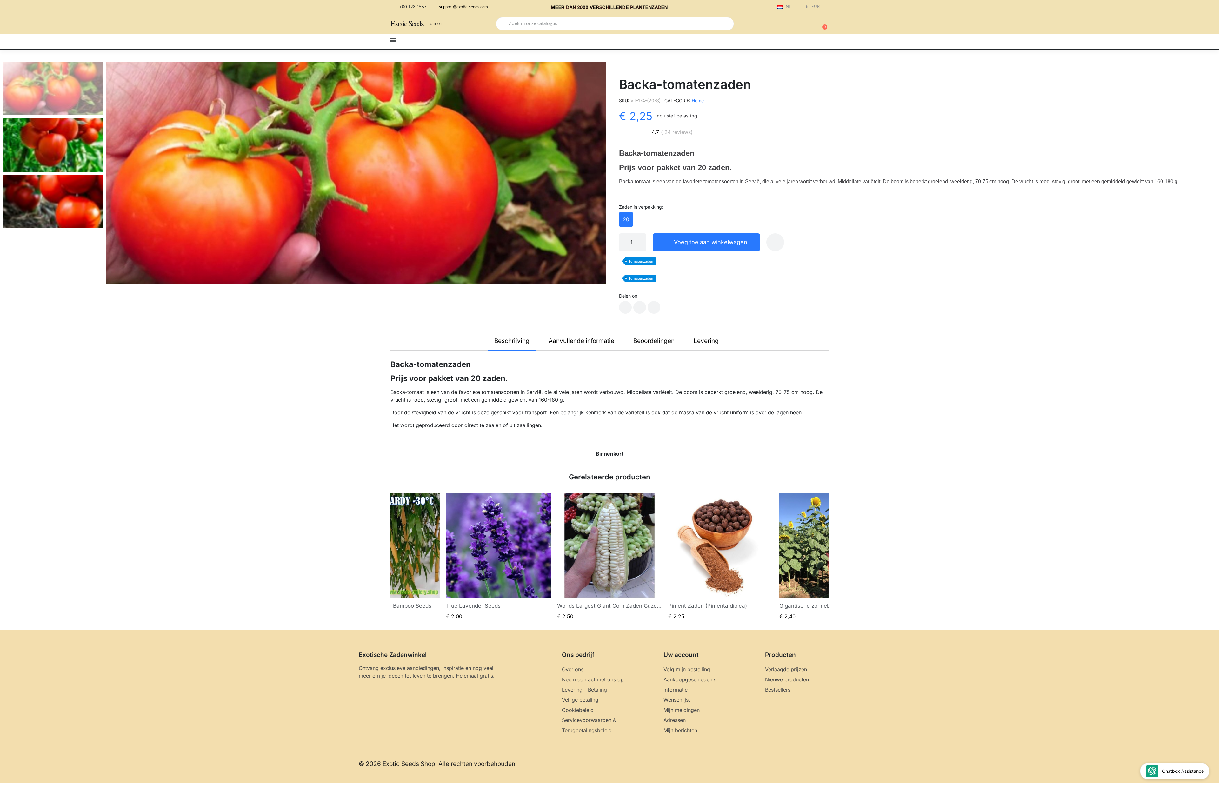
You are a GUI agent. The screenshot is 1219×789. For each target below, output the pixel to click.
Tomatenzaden (641, 261)
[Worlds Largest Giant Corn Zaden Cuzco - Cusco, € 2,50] (609, 556)
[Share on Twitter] (639, 307)
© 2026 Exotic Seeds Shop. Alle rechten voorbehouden (437, 763)
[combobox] (614, 23)
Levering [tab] (706, 340)
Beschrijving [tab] (512, 340)
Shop (437, 24)
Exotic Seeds (406, 23)
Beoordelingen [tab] (654, 340)
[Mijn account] (800, 24)
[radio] (626, 219)
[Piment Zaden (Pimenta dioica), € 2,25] (720, 556)
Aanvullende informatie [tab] (581, 340)
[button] (822, 23)
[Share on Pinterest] (654, 307)
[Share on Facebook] (625, 307)
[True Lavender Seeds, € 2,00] (498, 556)
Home (698, 100)
